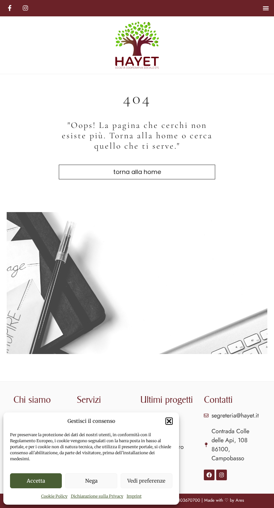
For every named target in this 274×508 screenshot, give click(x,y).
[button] (169, 421)
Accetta (36, 481)
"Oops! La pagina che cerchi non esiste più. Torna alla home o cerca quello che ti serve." (137, 135)
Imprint (134, 496)
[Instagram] (221, 475)
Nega (91, 481)
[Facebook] (209, 475)
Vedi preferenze (146, 481)
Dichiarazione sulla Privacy (97, 496)
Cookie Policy (54, 496)
